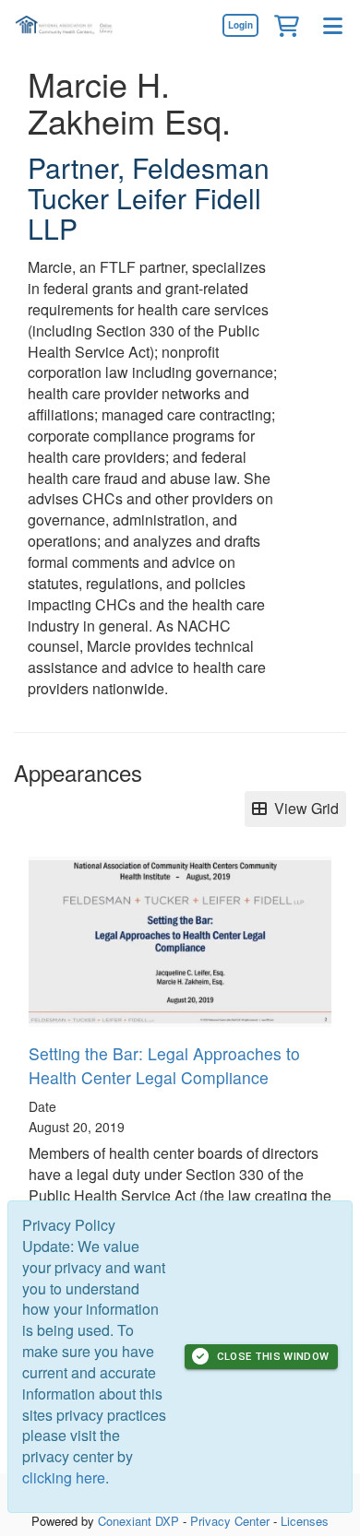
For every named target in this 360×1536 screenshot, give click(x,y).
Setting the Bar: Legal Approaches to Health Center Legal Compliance (164, 1065)
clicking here (63, 1477)
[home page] (69, 25)
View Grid (303, 808)
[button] (286, 25)
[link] (240, 25)
